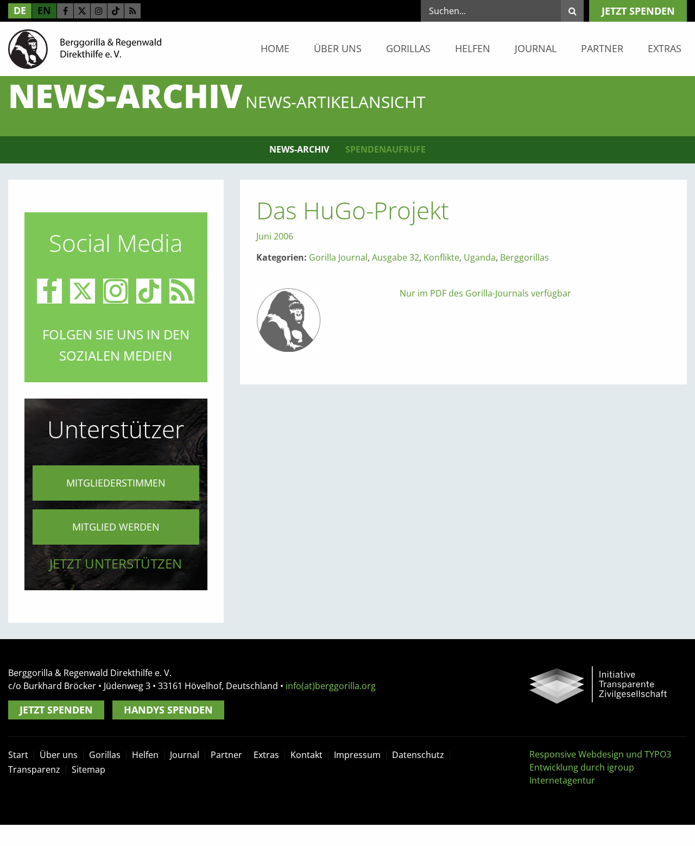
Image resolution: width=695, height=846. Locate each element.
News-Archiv (299, 149)
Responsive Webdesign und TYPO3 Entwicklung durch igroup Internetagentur (600, 767)
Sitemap (88, 769)
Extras (664, 48)
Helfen (472, 48)
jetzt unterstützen (115, 563)
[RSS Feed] (132, 10)
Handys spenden (168, 709)
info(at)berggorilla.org (331, 686)
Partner (602, 48)
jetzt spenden (638, 10)
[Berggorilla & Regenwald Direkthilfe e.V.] (84, 48)
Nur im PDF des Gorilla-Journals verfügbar (485, 293)
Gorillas (408, 48)
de (20, 10)
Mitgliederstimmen (116, 482)
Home (275, 48)
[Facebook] (65, 10)
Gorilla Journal (338, 257)
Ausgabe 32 (395, 257)
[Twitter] (82, 10)
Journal (536, 48)
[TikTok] (116, 10)
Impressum (357, 755)
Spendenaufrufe (385, 149)
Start (18, 755)
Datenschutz (418, 755)
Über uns (338, 48)
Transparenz (34, 769)
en (44, 10)
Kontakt (306, 755)
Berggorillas (524, 257)
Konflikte (441, 257)
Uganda (480, 257)
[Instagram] (99, 10)
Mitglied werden (116, 526)
